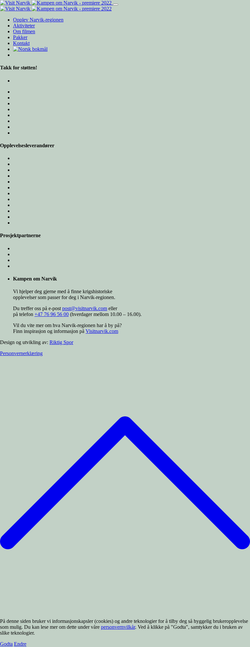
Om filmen (24, 31)
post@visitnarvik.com (84, 308)
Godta (6, 644)
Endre (20, 644)
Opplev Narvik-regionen (38, 19)
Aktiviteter (24, 25)
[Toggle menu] (115, 5)
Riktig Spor (61, 342)
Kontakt (21, 43)
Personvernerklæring (21, 353)
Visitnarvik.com (102, 331)
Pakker (20, 37)
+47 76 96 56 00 (52, 314)
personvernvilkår (118, 627)
